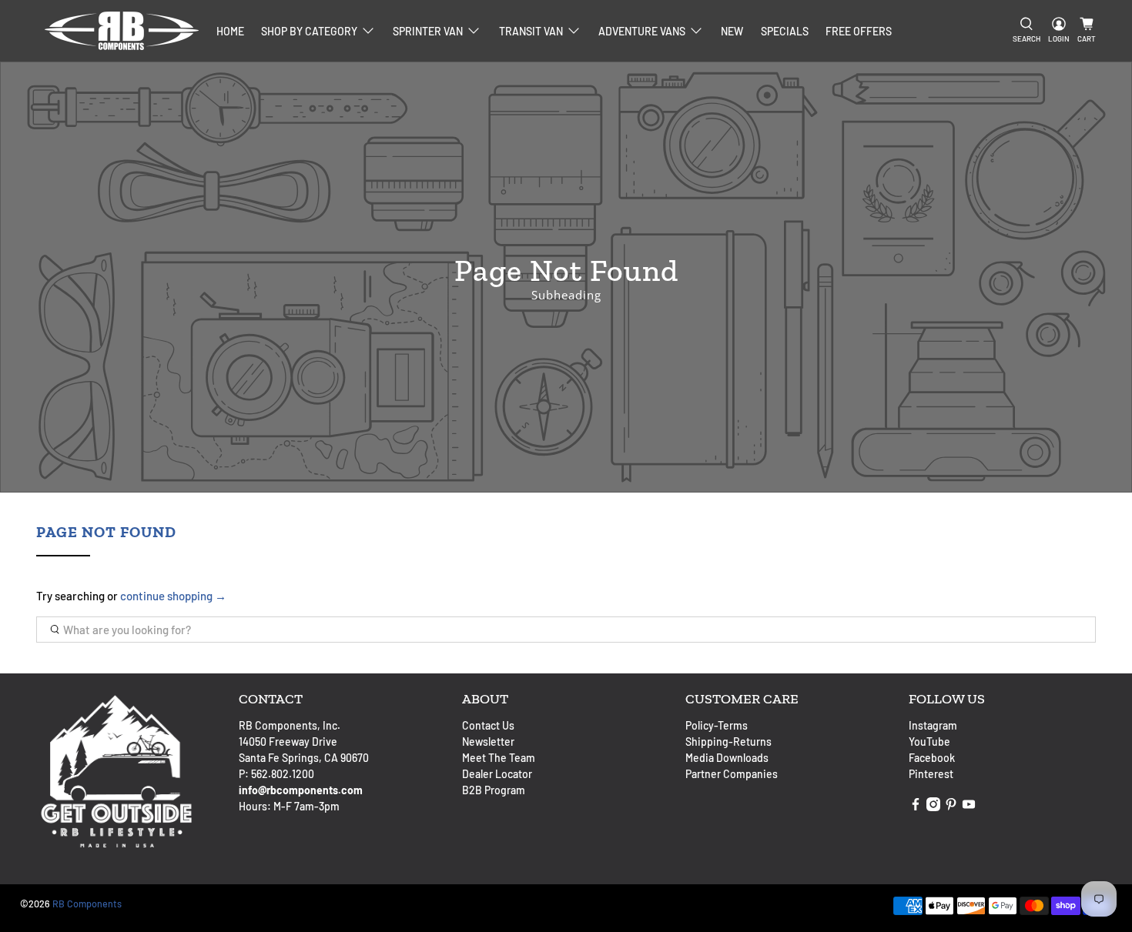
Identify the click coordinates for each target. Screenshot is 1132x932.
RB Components (87, 903)
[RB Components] (122, 31)
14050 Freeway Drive (288, 741)
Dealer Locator (497, 773)
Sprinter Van (428, 31)
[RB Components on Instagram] (933, 806)
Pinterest (931, 773)
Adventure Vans (641, 31)
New (732, 31)
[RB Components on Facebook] (916, 806)
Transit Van (531, 31)
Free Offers (859, 31)
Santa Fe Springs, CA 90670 (304, 757)
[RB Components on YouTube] (969, 806)
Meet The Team (498, 757)
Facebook (932, 757)
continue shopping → (173, 596)
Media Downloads (727, 757)
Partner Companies (731, 773)
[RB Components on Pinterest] (951, 806)
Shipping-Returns (728, 741)
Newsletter (488, 741)
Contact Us (488, 725)
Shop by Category (309, 31)
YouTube (929, 741)
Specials (785, 31)
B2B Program (493, 790)
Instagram (933, 725)
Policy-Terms (716, 725)
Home (230, 31)
